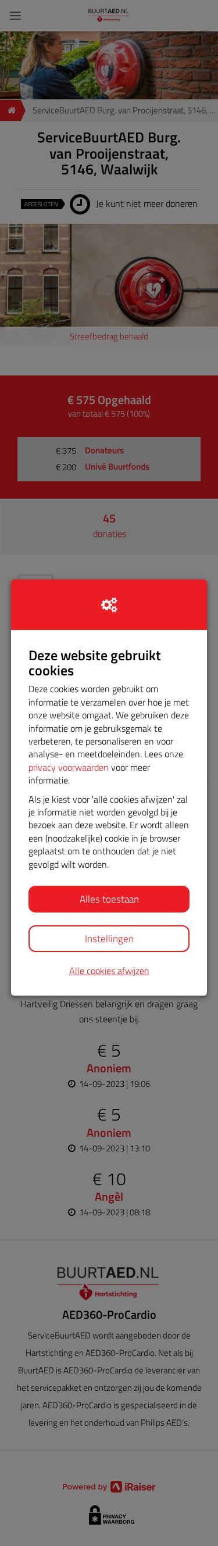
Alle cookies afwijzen (109, 971)
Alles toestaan (109, 899)
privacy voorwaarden (68, 767)
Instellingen (109, 938)
